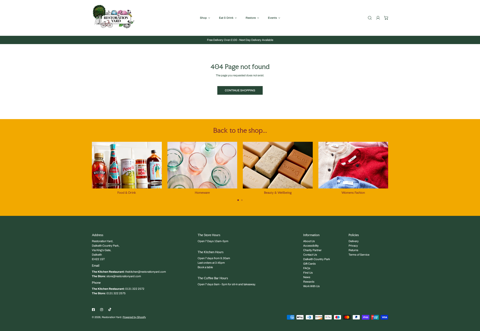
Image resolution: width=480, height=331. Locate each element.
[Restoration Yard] (113, 17)
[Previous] (81, 168)
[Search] (370, 18)
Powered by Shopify (134, 317)
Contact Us (310, 254)
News (306, 277)
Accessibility (311, 245)
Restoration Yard (111, 317)
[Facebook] (93, 309)
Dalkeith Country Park (316, 259)
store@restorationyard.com (123, 276)
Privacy (353, 245)
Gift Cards (309, 263)
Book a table (205, 267)
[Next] (399, 168)
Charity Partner (312, 250)
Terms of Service (359, 254)
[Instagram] (102, 309)
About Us (309, 241)
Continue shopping (240, 90)
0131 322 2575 (116, 293)
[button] (386, 18)
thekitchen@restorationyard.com (145, 271)
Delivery (354, 241)
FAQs (306, 268)
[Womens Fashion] (353, 165)
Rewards (308, 281)
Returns (353, 250)
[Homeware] (202, 165)
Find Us (308, 272)
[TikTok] (110, 309)
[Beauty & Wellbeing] (278, 165)
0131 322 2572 (134, 288)
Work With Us (311, 286)
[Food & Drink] (127, 165)
